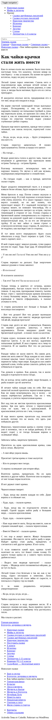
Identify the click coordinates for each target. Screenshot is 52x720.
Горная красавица (10, 622)
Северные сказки (39, 44)
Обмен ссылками (15, 712)
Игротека (17, 23)
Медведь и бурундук (17, 692)
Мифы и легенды (15, 10)
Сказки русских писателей (26, 18)
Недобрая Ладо (14, 694)
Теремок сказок (8, 42)
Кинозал (17, 26)
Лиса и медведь (14, 686)
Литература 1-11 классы (24, 34)
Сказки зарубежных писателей (28, 15)
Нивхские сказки (9, 47)
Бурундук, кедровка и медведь (16, 625)
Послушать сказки (16, 643)
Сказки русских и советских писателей (26, 635)
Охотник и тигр (15, 702)
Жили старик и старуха (18, 705)
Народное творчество (23, 21)
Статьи (16, 31)
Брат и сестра (13, 673)
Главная (5, 44)
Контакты (12, 710)
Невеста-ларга (14, 697)
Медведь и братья (15, 689)
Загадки (17, 28)
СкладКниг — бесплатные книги (23, 664)
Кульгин (11, 684)
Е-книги (11, 645)
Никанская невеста (16, 700)
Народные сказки (15, 8)
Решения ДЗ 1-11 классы (19, 661)
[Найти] (29, 39)
